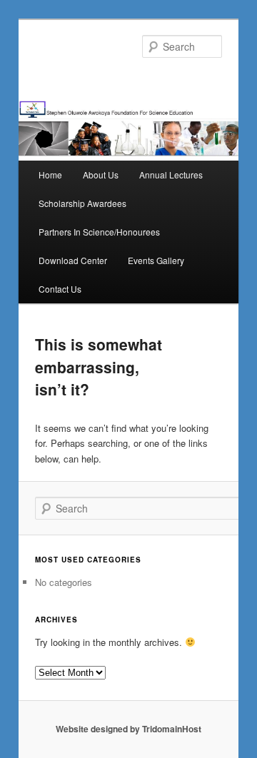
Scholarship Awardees (82, 203)
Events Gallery (156, 260)
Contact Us (60, 289)
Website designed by (99, 728)
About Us (101, 174)
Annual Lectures (171, 174)
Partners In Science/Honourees (99, 232)
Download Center (73, 260)
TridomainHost (171, 728)
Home (50, 174)
